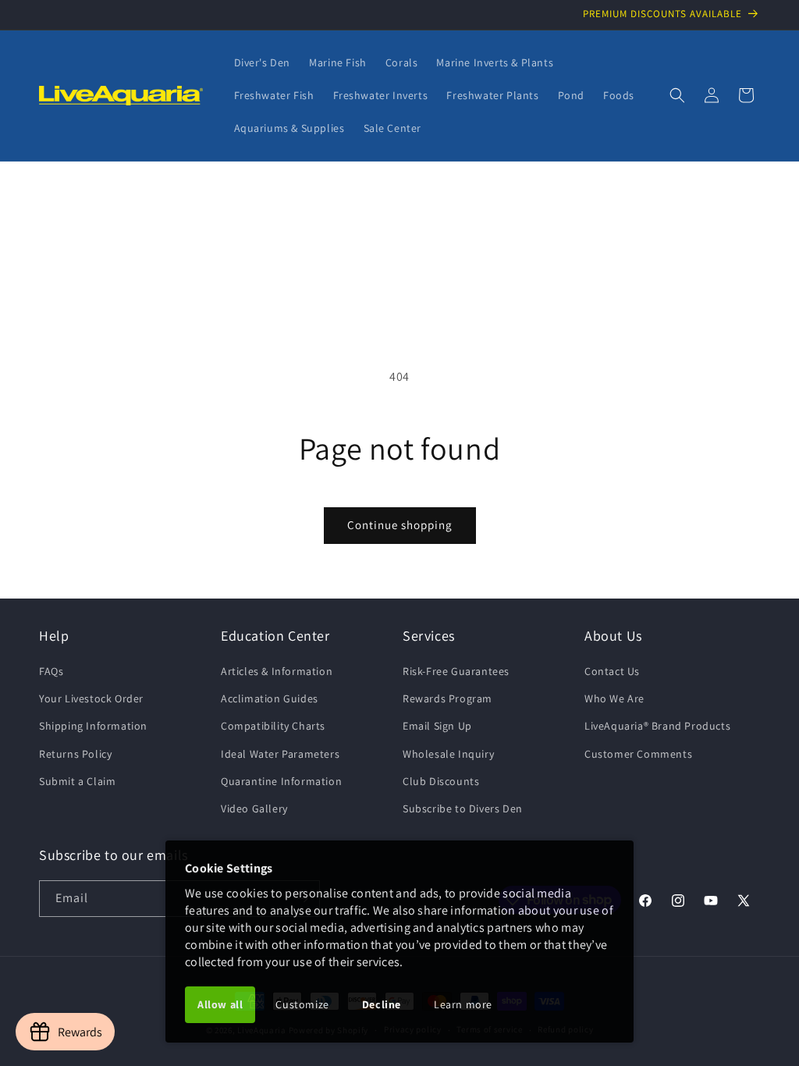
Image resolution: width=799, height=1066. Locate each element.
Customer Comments (638, 754)
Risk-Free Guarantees (456, 671)
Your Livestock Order (91, 698)
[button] (677, 95)
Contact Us (612, 671)
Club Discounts (441, 781)
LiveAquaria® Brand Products (657, 726)
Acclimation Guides (269, 698)
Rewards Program (447, 698)
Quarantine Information (281, 781)
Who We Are (614, 698)
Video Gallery (254, 808)
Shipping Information (93, 726)
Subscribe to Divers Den (463, 808)
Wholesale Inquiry (448, 754)
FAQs (51, 671)
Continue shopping (400, 524)
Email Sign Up (437, 726)
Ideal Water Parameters (280, 754)
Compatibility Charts (273, 726)
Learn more (463, 1004)
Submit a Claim (77, 781)
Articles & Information (276, 671)
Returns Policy (75, 754)
